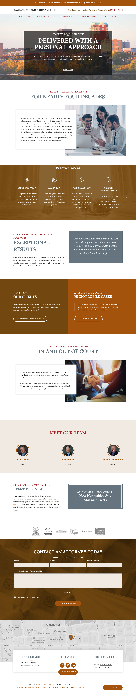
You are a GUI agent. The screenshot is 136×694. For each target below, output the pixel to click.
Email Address (94, 560)
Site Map (28, 687)
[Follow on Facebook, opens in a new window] (62, 665)
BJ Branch (23, 459)
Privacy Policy (46, 687)
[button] (10, 197)
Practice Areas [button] (41, 17)
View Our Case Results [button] (88, 319)
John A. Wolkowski (113, 459)
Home (21, 16)
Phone (52, 560)
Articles (95, 16)
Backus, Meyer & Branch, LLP (45, 684)
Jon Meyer (68, 459)
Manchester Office (68, 672)
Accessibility (36, 687)
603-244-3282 (116, 10)
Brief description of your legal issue (29, 571)
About (29, 16)
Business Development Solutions (63, 687)
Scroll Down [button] (68, 70)
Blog (105, 16)
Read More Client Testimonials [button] (30, 319)
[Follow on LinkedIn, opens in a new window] (73, 665)
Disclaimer (68, 593)
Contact (113, 16)
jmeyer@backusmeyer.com (89, 2)
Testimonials (83, 16)
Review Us (113, 687)
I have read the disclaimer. (29, 597)
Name (16, 560)
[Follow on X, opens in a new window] (68, 665)
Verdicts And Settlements (63, 16)
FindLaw (81, 687)
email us (16, 504)
